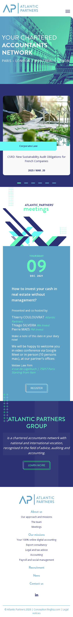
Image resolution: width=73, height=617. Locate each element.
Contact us (36, 583)
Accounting (36, 554)
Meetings (36, 527)
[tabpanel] (36, 138)
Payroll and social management (36, 560)
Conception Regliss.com (47, 609)
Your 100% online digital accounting (36, 539)
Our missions (36, 534)
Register (37, 388)
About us (36, 511)
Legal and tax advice (36, 550)
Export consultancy (36, 544)
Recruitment (36, 567)
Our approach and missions (36, 517)
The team (36, 522)
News (36, 575)
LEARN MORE (36, 465)
